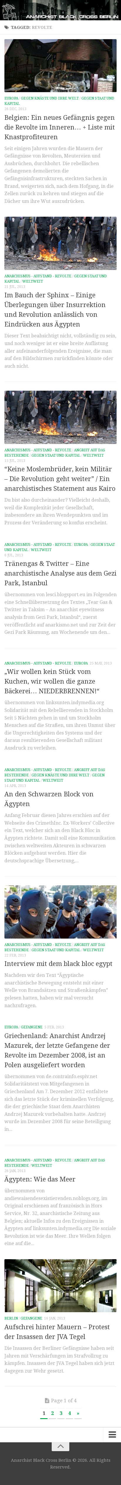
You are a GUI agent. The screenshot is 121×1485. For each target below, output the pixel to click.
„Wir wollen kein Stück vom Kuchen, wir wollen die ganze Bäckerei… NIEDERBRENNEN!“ (52, 681)
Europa (11, 98)
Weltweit (32, 281)
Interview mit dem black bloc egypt (58, 963)
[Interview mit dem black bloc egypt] (60, 911)
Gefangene (32, 1027)
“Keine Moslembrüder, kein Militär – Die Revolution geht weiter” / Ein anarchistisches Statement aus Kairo (59, 478)
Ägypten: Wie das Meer (39, 1179)
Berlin (11, 1318)
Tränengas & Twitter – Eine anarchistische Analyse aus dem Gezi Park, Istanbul (60, 573)
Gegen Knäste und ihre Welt (50, 98)
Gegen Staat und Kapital (55, 455)
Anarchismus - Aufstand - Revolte (37, 276)
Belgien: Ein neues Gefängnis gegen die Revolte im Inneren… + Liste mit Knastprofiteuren (59, 127)
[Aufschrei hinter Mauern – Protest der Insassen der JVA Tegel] (60, 1285)
